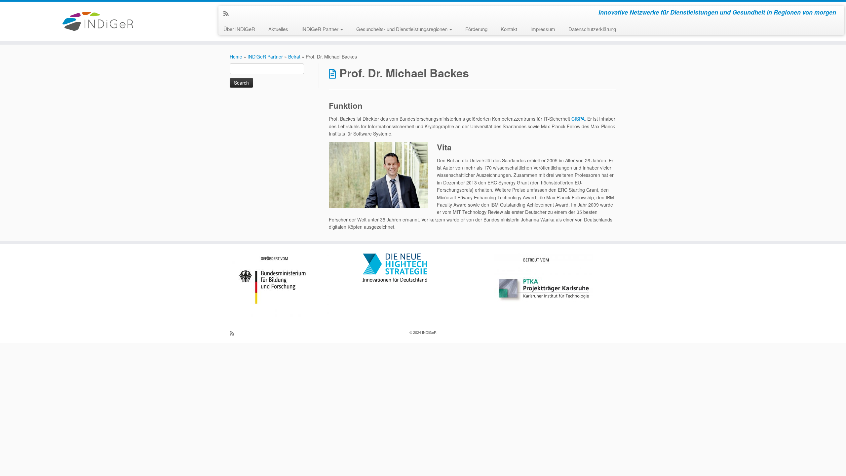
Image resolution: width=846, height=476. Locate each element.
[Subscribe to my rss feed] (228, 13)
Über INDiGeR (239, 28)
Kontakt (509, 28)
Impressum (542, 28)
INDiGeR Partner (320, 28)
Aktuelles (278, 28)
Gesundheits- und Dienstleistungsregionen (402, 28)
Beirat (294, 56)
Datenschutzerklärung (592, 28)
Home (236, 56)
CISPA (578, 118)
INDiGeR (429, 332)
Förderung (476, 28)
